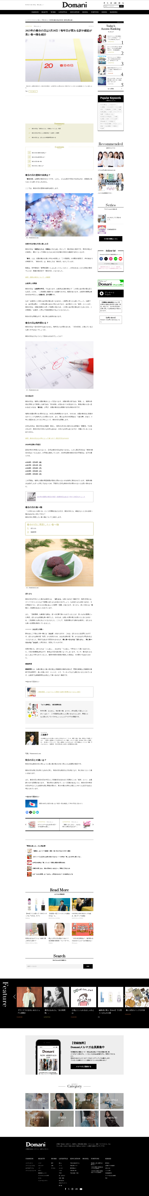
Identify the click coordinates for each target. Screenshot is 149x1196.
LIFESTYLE (63, 12)
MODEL (85, 12)
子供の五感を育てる (74, 1163)
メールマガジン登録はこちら (111, 263)
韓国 (116, 116)
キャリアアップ (117, 111)
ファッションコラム (30, 1165)
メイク (39, 1163)
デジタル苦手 (114, 118)
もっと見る (111, 88)
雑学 (52, 1163)
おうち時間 (118, 107)
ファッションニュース (31, 1170)
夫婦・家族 (61, 1178)
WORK (53, 12)
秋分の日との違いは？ (38, 165)
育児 (102, 109)
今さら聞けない (33, 91)
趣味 (120, 109)
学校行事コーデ (73, 1165)
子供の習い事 (73, 1170)
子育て (60, 1173)
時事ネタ (115, 126)
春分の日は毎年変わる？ (38, 157)
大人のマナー (113, 104)
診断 (102, 114)
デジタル (53, 1168)
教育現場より (73, 1168)
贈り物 (60, 1185)
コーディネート (29, 1163)
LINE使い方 (112, 121)
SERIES (104, 12)
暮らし (39, 20)
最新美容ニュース (42, 1173)
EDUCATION (74, 12)
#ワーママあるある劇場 (106, 123)
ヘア (39, 1168)
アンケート (110, 292)
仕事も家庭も (104, 111)
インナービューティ (43, 1180)
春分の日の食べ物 (37, 161)
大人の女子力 (111, 107)
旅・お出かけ (62, 1175)
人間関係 (103, 107)
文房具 (102, 128)
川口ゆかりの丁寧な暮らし (106, 116)
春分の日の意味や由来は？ (39, 152)
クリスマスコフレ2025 (43, 1175)
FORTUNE (95, 12)
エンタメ (61, 1168)
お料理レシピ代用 (105, 118)
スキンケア (40, 1165)
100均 (114, 109)
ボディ (39, 1170)
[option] (29, 1002)
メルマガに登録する (83, 1066)
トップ (26, 20)
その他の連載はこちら (111, 239)
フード (60, 1165)
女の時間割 (108, 126)
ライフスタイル (33, 20)
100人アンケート (63, 1183)
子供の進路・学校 (74, 1173)
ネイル (39, 1178)
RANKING (113, 12)
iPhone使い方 (104, 121)
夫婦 (111, 111)
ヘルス (60, 1170)
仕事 (52, 1165)
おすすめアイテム (30, 1168)
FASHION (35, 12)
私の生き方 (61, 1180)
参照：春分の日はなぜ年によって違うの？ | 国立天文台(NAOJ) (47, 438)
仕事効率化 (108, 109)
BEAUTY (45, 12)
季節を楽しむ (45, 20)
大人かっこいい (117, 123)
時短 (102, 126)
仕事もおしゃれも (110, 114)
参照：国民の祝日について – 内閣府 (37, 277)
